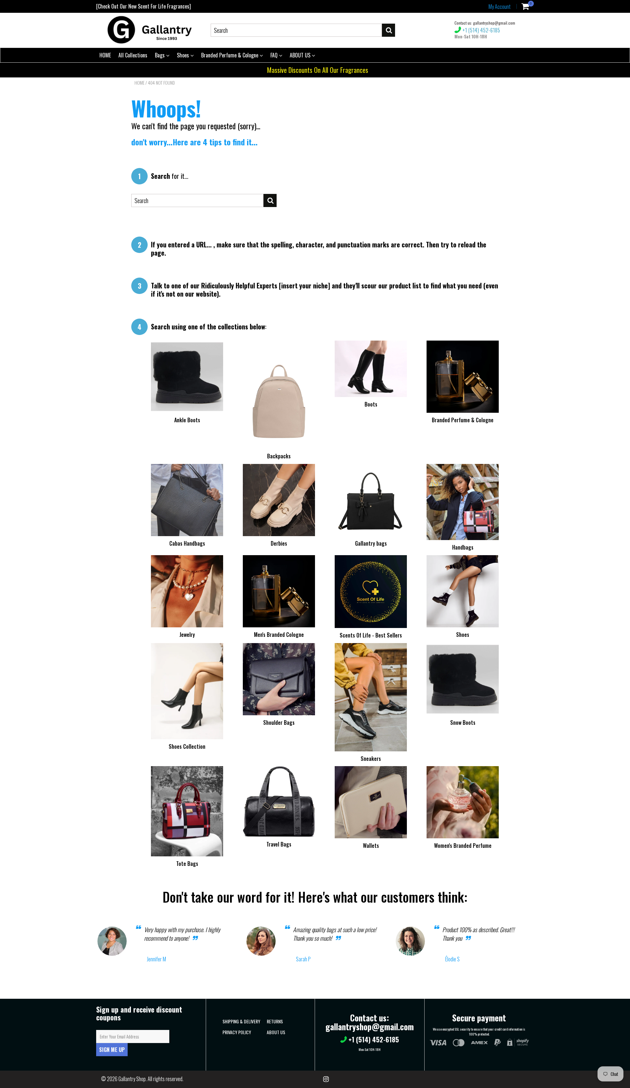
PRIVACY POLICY (236, 1032)
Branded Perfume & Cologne (230, 55)
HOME (105, 55)
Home (139, 82)
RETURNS (275, 1021)
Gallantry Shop (132, 1079)
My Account (500, 6)
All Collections (132, 55)
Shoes (183, 55)
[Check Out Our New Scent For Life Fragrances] (143, 6)
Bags (160, 55)
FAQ (274, 55)
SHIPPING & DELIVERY (241, 1021)
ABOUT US (301, 55)
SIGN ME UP (112, 1050)
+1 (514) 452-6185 (480, 30)
